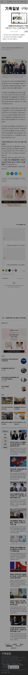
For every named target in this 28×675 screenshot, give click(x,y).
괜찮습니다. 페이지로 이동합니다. (10, 39)
